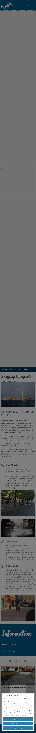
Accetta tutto (18, 719)
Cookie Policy (9, 705)
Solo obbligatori (18, 723)
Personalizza (18, 728)
